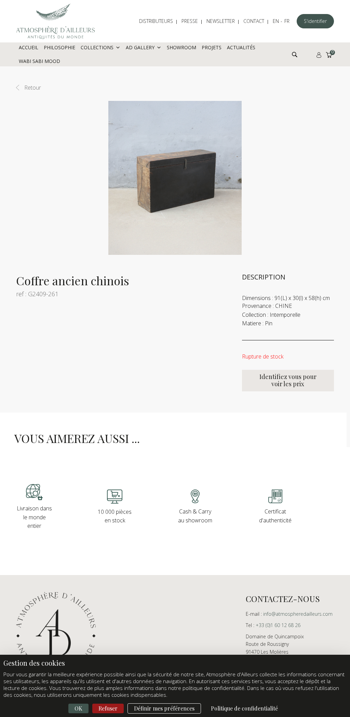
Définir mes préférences (164, 708)
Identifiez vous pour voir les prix (288, 380)
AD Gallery (140, 47)
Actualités (241, 47)
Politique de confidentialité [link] (244, 708)
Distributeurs (156, 21)
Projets (211, 47)
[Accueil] (55, 21)
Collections (97, 47)
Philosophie (59, 47)
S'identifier (315, 21)
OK (78, 708)
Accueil (28, 47)
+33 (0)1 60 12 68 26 (278, 625)
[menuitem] (159, 21)
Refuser (108, 708)
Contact (253, 21)
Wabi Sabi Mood (39, 61)
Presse (189, 21)
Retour (32, 87)
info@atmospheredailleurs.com (298, 614)
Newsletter (220, 21)
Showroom (181, 47)
